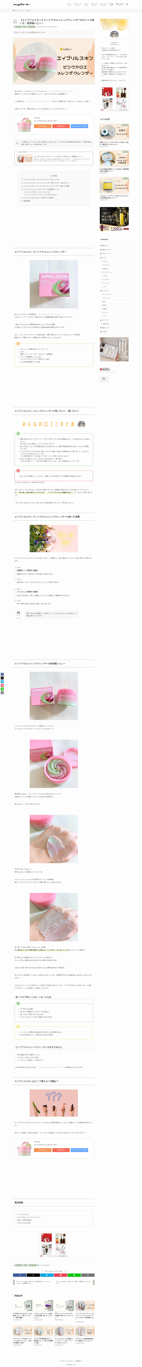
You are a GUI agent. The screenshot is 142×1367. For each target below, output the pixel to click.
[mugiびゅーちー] (21, 4)
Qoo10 (42, 1133)
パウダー (105, 276)
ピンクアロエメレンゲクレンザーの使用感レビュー (41, 189)
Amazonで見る (43, 126)
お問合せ (78, 1361)
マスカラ (105, 261)
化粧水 (104, 305)
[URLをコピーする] (88, 1275)
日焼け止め (106, 324)
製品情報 (27, 201)
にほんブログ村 (104, 381)
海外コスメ (105, 245)
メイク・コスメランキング (107, 372)
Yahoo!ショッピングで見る (79, 126)
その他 (104, 331)
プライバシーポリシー (67, 1361)
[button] (19, 1275)
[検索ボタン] (127, 4)
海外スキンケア (106, 249)
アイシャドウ (106, 283)
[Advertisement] (54, 225)
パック (104, 316)
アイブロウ (106, 279)
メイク (104, 257)
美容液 (104, 309)
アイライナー (106, 265)
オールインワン (107, 294)
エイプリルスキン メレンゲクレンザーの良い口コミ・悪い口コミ (46, 183)
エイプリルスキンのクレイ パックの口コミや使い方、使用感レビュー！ (59, 156)
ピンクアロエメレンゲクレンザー (46, 121)
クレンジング (106, 298)
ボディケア (105, 320)
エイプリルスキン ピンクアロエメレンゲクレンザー (42, 179)
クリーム (105, 312)
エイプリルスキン (45, 1265)
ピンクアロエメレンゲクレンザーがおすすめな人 (42, 194)
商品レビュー (31, 26)
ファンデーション (108, 272)
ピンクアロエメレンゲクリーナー (60, 91)
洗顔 (24, 26)
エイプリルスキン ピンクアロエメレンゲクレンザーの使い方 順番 (46, 186)
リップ (104, 287)
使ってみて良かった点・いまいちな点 (38, 192)
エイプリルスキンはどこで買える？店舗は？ (39, 198)
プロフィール (106, 253)
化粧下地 (105, 268)
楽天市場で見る (61, 126)
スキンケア (18, 26)
